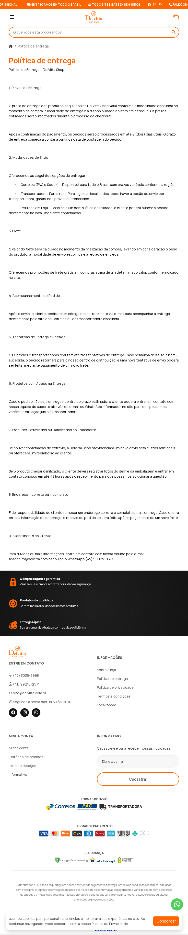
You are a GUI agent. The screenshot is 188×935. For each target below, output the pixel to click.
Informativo (18, 774)
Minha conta (19, 748)
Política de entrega (33, 46)
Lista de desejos (22, 765)
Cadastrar (138, 779)
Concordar (166, 921)
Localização (106, 705)
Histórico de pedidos (26, 757)
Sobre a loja (106, 669)
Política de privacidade (115, 687)
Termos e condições (114, 696)
